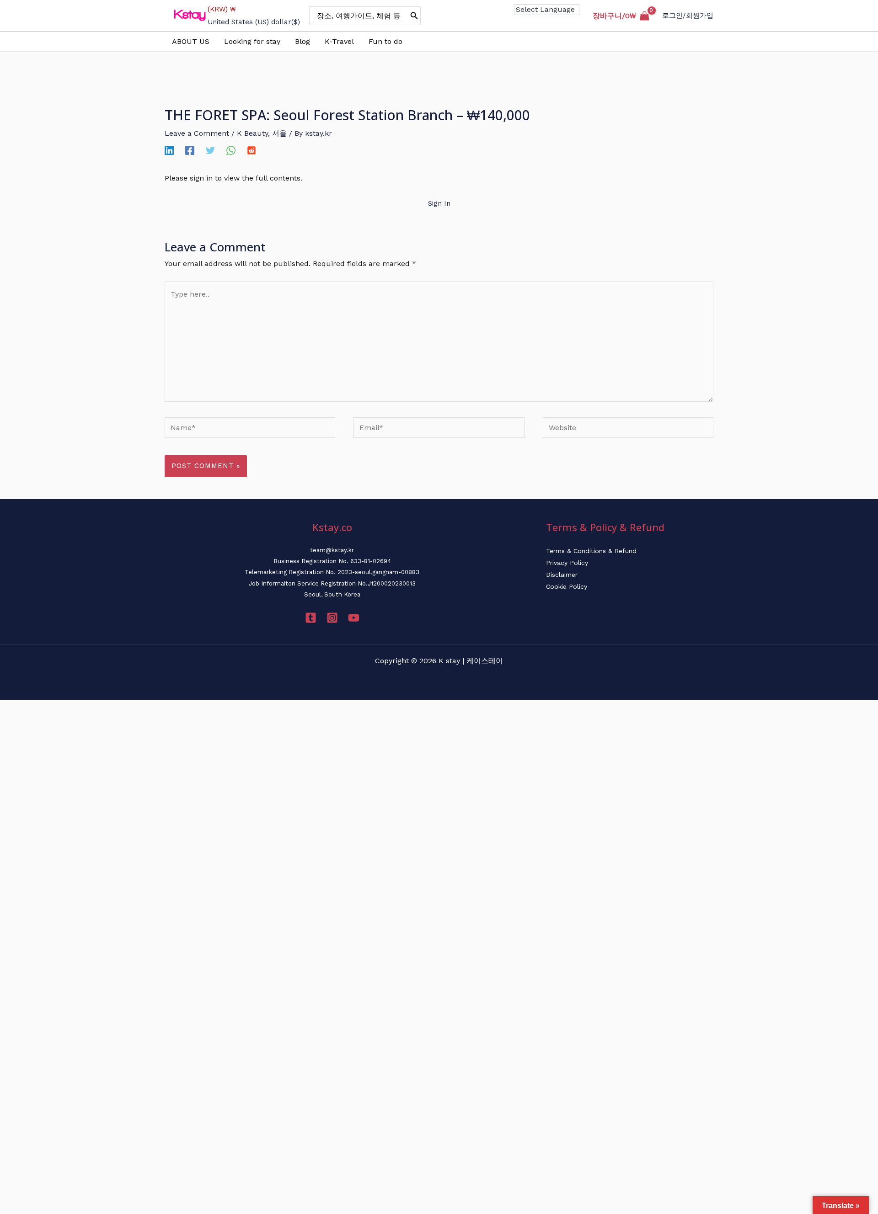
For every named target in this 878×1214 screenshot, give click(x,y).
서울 (279, 133)
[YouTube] (353, 617)
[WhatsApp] (231, 150)
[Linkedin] (169, 150)
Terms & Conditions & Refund (591, 550)
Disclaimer (562, 574)
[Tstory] (310, 617)
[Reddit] (251, 150)
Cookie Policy (566, 586)
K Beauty (252, 133)
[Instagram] (332, 617)
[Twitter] (210, 150)
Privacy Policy (567, 562)
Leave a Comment (197, 133)
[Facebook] (189, 150)
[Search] (414, 15)
